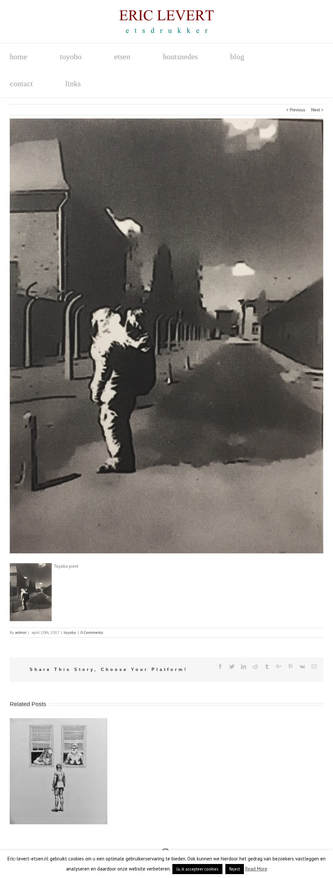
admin (20, 632)
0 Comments (91, 632)
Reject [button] (234, 869)
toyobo (70, 632)
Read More (256, 869)
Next (315, 110)
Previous (297, 110)
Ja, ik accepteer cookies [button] (197, 869)
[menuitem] (35, 56)
